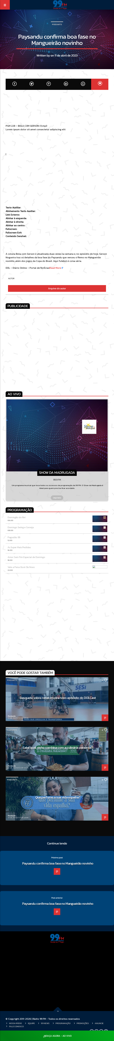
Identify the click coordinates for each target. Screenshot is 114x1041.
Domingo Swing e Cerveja (21, 527)
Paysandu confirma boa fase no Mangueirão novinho (57, 863)
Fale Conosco (16, 1026)
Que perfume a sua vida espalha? (57, 797)
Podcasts (57, 24)
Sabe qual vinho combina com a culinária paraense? (58, 747)
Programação (63, 1023)
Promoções (83, 1023)
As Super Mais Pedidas (19, 547)
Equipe (31, 1023)
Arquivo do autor (57, 288)
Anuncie (99, 1023)
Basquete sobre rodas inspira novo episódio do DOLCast (58, 697)
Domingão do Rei (16, 517)
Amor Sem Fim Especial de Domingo (26, 557)
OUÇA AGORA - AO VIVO (59, 1036)
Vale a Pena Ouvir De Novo (21, 567)
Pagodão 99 (14, 537)
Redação (12, 716)
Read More (55, 268)
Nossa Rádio (15, 1023)
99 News (45, 1023)
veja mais (57, 497)
